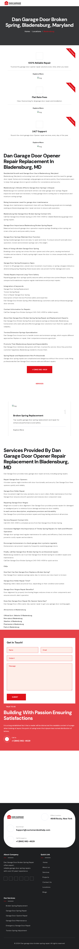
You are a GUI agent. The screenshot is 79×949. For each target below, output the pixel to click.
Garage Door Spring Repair (16, 911)
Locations (36, 31)
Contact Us (47, 882)
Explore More (38, 74)
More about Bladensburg (13, 618)
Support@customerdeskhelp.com (33, 830)
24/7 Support (39, 131)
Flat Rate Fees (39, 97)
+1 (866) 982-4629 (39, 369)
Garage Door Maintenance (16, 921)
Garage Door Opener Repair (16, 916)
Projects (45, 877)
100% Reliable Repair (39, 62)
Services (45, 872)
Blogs (44, 892)
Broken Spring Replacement (28, 415)
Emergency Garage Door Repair (17, 926)
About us (46, 867)
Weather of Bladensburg (13, 621)
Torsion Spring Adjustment (16, 930)
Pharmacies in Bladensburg (14, 624)
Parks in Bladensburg (11, 627)
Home (27, 31)
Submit (15, 697)
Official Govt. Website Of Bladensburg (18, 615)
